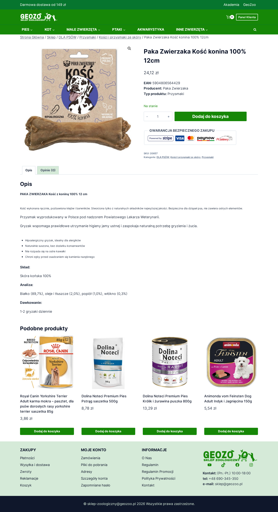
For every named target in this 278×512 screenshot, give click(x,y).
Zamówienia (90, 458)
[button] (129, 48)
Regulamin (150, 465)
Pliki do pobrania (94, 465)
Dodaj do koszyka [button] (47, 431)
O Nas (147, 458)
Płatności (27, 458)
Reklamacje (29, 478)
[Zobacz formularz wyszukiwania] (255, 30)
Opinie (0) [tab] (48, 170)
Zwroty (26, 472)
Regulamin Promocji (157, 472)
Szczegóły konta (94, 478)
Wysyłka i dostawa (35, 465)
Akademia (231, 5)
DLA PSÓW (163, 157)
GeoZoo (249, 5)
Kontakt (148, 485)
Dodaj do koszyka (210, 116)
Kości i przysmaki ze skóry (185, 157)
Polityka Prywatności (158, 478)
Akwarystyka (150, 29)
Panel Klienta (247, 17)
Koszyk (26, 485)
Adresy (86, 472)
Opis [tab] (28, 170)
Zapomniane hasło (95, 485)
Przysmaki (208, 157)
